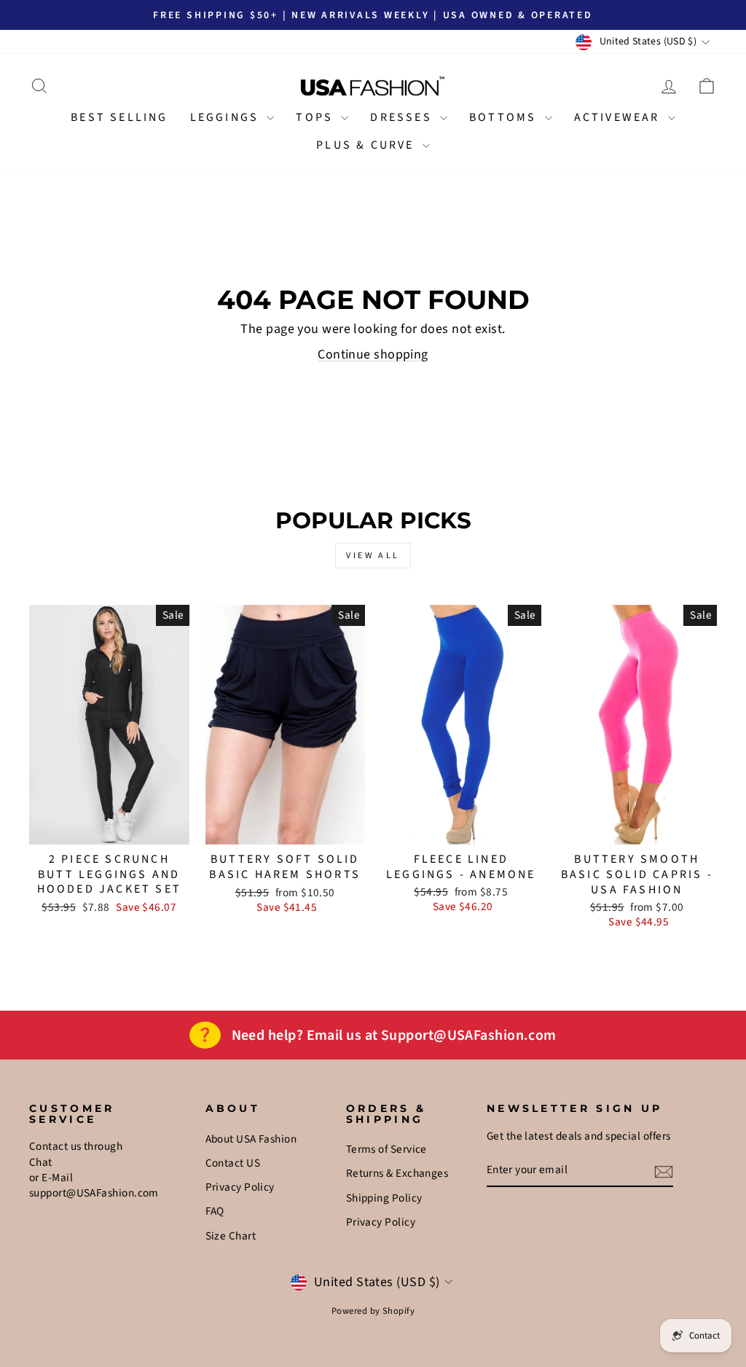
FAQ (214, 1211)
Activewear (619, 117)
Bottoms (505, 117)
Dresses (403, 117)
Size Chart (230, 1236)
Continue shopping (373, 354)
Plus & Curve (367, 145)
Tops (316, 117)
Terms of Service (386, 1149)
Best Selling (119, 117)
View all (373, 555)
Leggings (227, 117)
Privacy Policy (240, 1187)
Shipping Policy (384, 1198)
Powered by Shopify (373, 1310)
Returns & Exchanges (397, 1173)
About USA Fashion (251, 1139)
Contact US (233, 1163)
